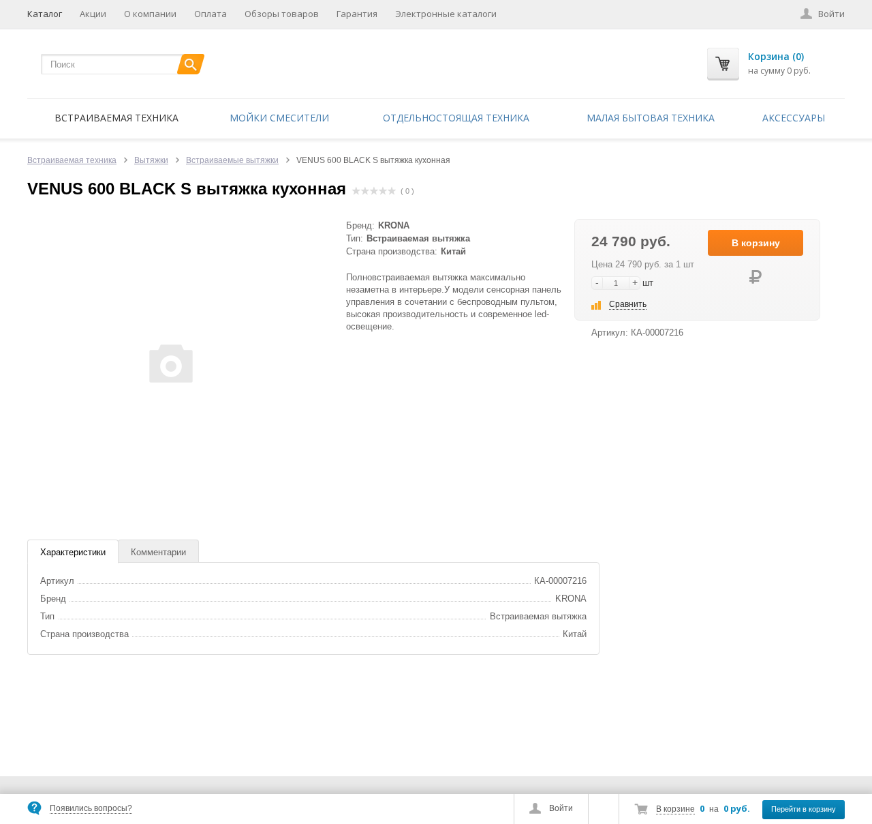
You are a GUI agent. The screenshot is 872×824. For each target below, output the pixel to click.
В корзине (675, 809)
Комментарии (158, 552)
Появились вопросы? (91, 808)
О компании (150, 14)
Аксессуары (793, 117)
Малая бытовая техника (651, 117)
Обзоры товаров (282, 14)
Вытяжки (151, 160)
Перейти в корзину (803, 809)
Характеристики (73, 552)
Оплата (210, 14)
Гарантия (357, 14)
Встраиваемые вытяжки (232, 160)
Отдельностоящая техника (456, 117)
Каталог (44, 14)
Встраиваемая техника (116, 117)
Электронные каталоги (446, 14)
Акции (93, 14)
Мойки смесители (279, 117)
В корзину (756, 242)
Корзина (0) (776, 56)
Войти (561, 808)
